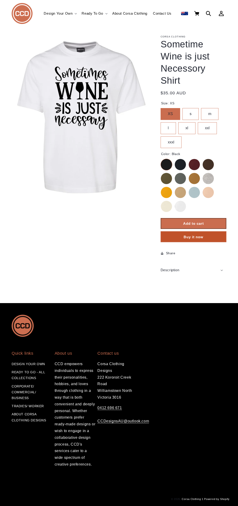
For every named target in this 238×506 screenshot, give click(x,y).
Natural (166, 206)
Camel (194, 178)
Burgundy (194, 164)
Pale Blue (194, 192)
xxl (207, 126)
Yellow (166, 192)
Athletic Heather (208, 178)
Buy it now (193, 237)
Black (166, 164)
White (180, 206)
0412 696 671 (109, 408)
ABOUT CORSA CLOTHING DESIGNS (29, 417)
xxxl (171, 140)
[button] (60, 13)
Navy (180, 164)
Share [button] (170, 253)
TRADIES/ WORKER (28, 406)
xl (186, 126)
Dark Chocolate (208, 164)
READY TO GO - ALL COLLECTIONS (28, 375)
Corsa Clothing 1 (192, 499)
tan (180, 192)
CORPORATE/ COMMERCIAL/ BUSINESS (24, 392)
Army (166, 178)
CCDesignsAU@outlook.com (123, 421)
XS (170, 112)
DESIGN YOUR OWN (28, 364)
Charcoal (180, 178)
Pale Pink (208, 192)
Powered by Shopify (217, 499)
